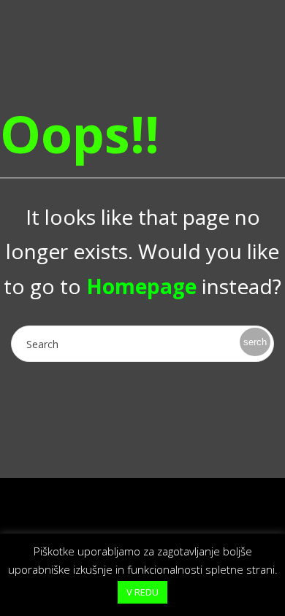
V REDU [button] (142, 591)
